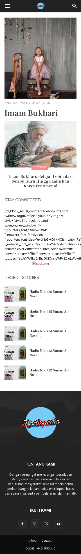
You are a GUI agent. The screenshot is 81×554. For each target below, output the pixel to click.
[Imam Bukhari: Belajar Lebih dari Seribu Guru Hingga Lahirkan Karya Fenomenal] (40, 144)
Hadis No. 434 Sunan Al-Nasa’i (49, 333)
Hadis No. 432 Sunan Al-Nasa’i (49, 372)
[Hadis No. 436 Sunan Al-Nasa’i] (15, 293)
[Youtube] (58, 524)
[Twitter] (46, 524)
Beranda (10, 103)
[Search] (74, 6)
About (33, 541)
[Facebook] (22, 524)
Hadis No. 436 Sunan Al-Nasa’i (49, 293)
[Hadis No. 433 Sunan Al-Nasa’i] (15, 352)
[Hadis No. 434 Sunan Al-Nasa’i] (15, 333)
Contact (47, 541)
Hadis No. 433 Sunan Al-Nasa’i (49, 352)
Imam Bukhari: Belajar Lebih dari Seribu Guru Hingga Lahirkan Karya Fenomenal (41, 181)
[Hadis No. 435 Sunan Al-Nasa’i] (15, 313)
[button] (7, 6)
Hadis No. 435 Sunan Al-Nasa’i (49, 313)
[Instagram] (34, 523)
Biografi (40, 167)
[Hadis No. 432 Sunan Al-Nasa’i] (15, 372)
